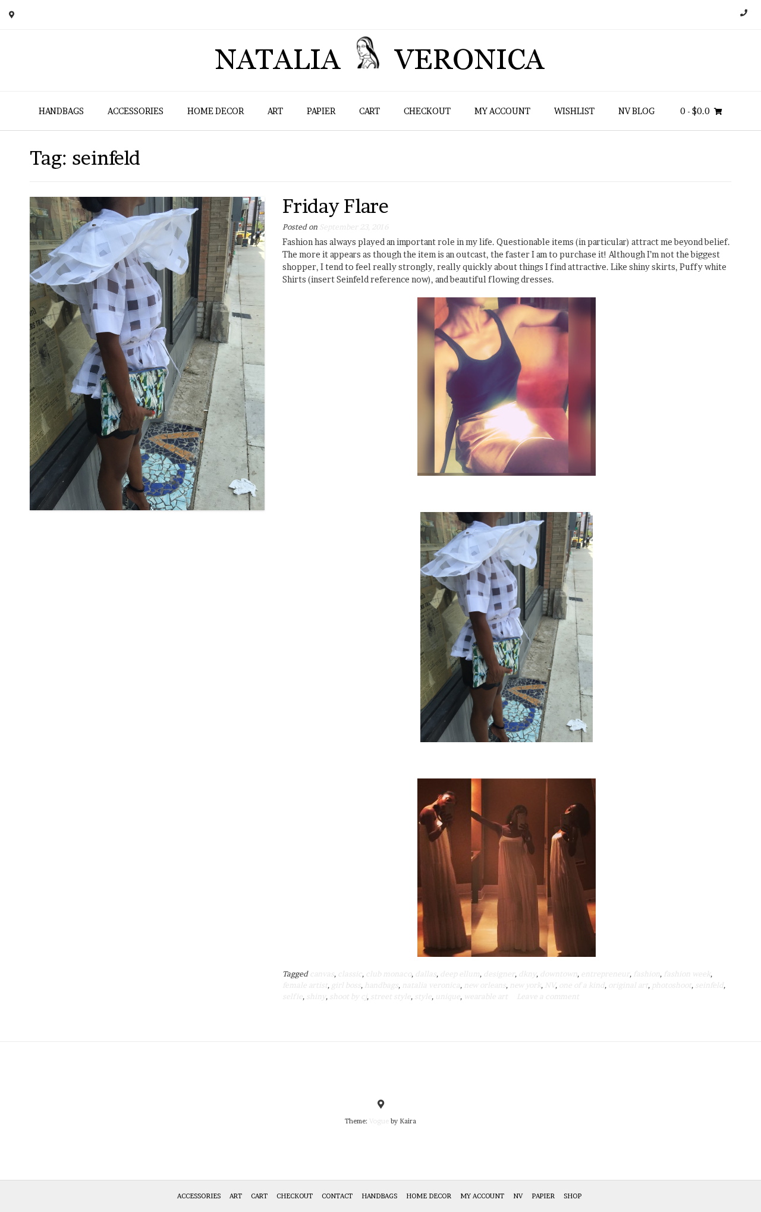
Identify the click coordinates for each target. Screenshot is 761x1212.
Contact (337, 1196)
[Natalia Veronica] (381, 60)
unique (447, 996)
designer (499, 973)
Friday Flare (335, 206)
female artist (305, 985)
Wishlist (574, 111)
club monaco (388, 973)
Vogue (379, 1121)
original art (628, 985)
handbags (381, 985)
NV (550, 985)
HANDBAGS (61, 111)
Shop (572, 1196)
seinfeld (709, 985)
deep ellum (460, 973)
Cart (369, 111)
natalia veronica (431, 985)
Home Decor (215, 111)
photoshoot (671, 985)
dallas (425, 973)
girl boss (346, 985)
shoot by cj (348, 996)
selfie (292, 996)
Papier (321, 111)
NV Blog (636, 111)
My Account (502, 111)
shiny (316, 996)
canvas (322, 973)
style (423, 996)
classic (350, 973)
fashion (646, 973)
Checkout (427, 111)
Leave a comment (548, 996)
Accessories (135, 111)
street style (390, 996)
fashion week (686, 973)
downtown (558, 973)
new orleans (485, 985)
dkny (527, 973)
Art (275, 111)
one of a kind (582, 985)
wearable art (486, 996)
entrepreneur (605, 973)
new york (525, 985)
